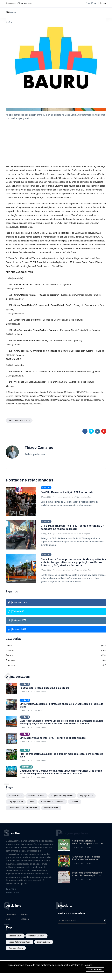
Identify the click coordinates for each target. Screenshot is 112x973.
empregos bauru (16, 802)
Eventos (9, 655)
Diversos (10, 650)
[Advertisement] (56, 142)
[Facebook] (86, 3)
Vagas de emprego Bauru (62, 795)
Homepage (11, 914)
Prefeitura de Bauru (36, 795)
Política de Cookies (82, 965)
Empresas (10, 660)
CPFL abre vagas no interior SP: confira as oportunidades (53, 738)
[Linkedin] (95, 3)
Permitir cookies (95, 969)
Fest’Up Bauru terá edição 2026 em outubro (68, 492)
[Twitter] (89, 3)
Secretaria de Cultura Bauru (52, 802)
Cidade (9, 645)
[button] (12, 3)
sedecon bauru (15, 795)
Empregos (10, 665)
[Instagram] (92, 3)
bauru (32, 802)
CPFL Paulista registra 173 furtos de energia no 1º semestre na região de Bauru (72, 527)
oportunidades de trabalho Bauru (23, 808)
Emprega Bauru (86, 795)
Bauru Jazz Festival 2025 (19, 420)
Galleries (25, 919)
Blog (8, 919)
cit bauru (74, 802)
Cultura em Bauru (51, 808)
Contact (24, 914)
